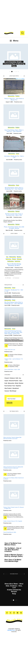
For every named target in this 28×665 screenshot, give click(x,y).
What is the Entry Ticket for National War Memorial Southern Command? (12, 438)
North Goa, (8, 258)
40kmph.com (11, 630)
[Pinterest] (17, 612)
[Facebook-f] (7, 612)
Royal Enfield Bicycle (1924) (9, 532)
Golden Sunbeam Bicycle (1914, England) (12, 521)
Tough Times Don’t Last (9, 349)
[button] (9, 71)
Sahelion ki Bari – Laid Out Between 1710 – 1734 (13, 359)
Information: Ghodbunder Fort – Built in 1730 (14, 156)
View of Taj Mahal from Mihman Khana (12, 543)
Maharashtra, (11, 95)
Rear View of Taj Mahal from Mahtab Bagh (12, 560)
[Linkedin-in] (21, 612)
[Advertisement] (14, 14)
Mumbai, (19, 256)
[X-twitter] (10, 612)
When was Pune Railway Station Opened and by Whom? (13, 478)
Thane (17, 153)
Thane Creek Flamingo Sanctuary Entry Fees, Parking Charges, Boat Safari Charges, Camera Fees (13, 332)
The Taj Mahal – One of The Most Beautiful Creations (12, 549)
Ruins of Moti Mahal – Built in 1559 (12, 369)
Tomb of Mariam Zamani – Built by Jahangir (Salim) (13, 555)
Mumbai (17, 211)
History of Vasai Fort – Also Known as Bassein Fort (14, 99)
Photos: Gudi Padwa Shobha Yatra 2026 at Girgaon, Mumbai (14, 227)
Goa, (7, 256)
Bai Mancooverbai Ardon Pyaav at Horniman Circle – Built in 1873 (14, 214)
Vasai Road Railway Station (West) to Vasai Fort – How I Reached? (14, 130)
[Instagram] (14, 612)
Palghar (17, 95)
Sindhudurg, (10, 261)
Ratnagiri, (19, 258)
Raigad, (14, 258)
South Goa (17, 261)
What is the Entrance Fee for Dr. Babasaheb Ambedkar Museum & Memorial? (13, 467)
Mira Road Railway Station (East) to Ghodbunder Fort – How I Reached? (14, 188)
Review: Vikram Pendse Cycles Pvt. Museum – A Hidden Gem (13, 508)
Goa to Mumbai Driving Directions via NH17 (14, 264)
